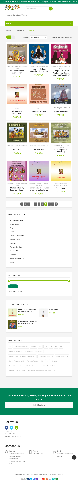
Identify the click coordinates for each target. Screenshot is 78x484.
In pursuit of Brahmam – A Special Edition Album (39, 70)
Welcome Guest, (17, 15)
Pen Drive (20, 30)
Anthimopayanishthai (21, 347)
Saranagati (17, 149)
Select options (14, 54)
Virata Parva (39, 149)
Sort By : (26, 37)
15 (52, 204)
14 (49, 204)
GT (51, 347)
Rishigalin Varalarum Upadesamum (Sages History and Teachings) (61, 73)
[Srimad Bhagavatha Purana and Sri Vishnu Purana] (12, 324)
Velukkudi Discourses (34, 474)
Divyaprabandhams (16, 228)
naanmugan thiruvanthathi (33, 351)
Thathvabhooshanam (33, 366)
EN (46, 347)
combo (33, 347)
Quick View (20, 54)
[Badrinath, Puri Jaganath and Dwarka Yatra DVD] (12, 313)
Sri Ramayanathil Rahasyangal (60, 151)
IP (56, 347)
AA (10, 347)
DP (40, 347)
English (39, 66)
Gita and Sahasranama (17, 235)
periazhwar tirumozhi (46, 356)
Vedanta (12, 262)
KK (61, 347)
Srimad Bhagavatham (16, 366)
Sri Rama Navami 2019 (17, 258)
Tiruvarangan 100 (61, 111)
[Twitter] (11, 428)
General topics (19, 66)
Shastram (13, 255)
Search (51, 8)
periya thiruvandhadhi (16, 361)
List (13, 37)
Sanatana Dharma (15, 251)
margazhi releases (15, 351)
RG (48, 361)
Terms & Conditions (11, 434)
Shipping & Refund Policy (13, 436)
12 (42, 204)
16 (56, 204)
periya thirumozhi (62, 356)
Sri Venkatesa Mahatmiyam (17, 112)
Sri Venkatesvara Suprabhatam (17, 72)
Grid (8, 37)
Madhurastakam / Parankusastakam (17, 189)
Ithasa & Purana (15, 239)
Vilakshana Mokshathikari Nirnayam (39, 370)
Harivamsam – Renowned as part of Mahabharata (39, 189)
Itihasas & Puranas (42, 183)
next (59, 204)
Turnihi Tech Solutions (56, 474)
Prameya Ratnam (32, 361)
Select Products (39, 405)
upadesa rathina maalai (17, 370)
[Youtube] (16, 428)
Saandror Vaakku (39, 111)
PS (42, 361)
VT (55, 370)
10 (35, 204)
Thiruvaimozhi (60, 188)
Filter (13, 286)
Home (10, 30)
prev (18, 204)
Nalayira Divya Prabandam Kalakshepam (22, 356)
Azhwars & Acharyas (60, 183)
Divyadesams (56, 107)
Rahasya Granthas (16, 247)
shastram (55, 361)
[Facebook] (6, 428)
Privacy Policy (9, 431)
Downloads (11, 66)
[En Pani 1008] (43, 313)
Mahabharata (41, 145)
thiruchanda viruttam (50, 366)
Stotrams (13, 243)
